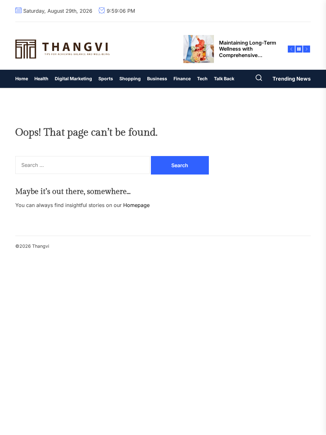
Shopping (130, 78)
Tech (202, 78)
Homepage (136, 205)
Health (41, 78)
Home (21, 78)
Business (157, 78)
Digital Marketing (73, 78)
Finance (182, 78)
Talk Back (224, 78)
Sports (105, 78)
